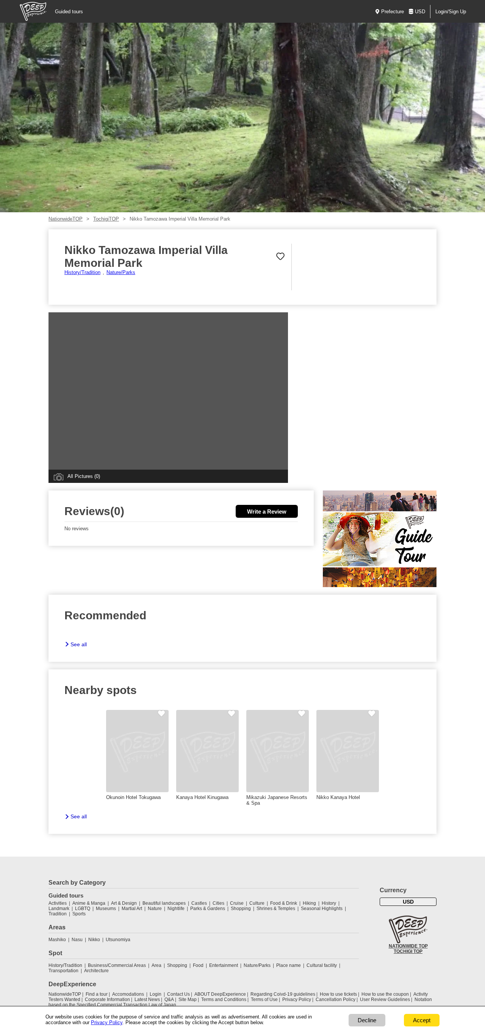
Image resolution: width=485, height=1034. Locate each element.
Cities (218, 903)
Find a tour (97, 994)
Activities (57, 903)
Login (155, 994)
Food (198, 965)
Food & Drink (283, 903)
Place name (289, 965)
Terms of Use (264, 999)
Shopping (241, 908)
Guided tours (69, 11)
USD (420, 11)
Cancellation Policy (335, 999)
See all (78, 644)
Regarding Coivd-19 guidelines (282, 994)
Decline (367, 1020)
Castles (199, 903)
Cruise (237, 903)
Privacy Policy (296, 999)
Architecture (96, 970)
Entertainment (223, 965)
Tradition (57, 913)
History (329, 903)
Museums (106, 908)
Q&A (169, 999)
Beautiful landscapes (164, 903)
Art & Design (124, 903)
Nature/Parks (120, 272)
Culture (256, 903)
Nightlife (176, 908)
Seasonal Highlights (322, 908)
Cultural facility (322, 965)
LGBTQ (82, 908)
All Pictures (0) (83, 476)
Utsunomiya (118, 939)
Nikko (94, 939)
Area (156, 965)
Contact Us (178, 994)
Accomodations (128, 994)
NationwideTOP (65, 219)
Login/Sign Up (450, 11)
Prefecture (392, 11)
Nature (155, 908)
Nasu (77, 939)
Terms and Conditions (223, 999)
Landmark (58, 908)
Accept (421, 1020)
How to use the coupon (385, 994)
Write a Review (266, 511)
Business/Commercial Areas (117, 965)
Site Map (187, 999)
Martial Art (132, 908)
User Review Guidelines (385, 999)
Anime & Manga (88, 903)
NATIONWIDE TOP (408, 946)
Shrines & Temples (276, 908)
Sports (79, 913)
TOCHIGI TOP (408, 951)
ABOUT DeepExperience (220, 994)
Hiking (309, 903)
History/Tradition (82, 272)
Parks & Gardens (207, 908)
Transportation (63, 970)
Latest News (147, 999)
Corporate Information (107, 999)
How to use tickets (338, 994)
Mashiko (57, 939)
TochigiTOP (106, 219)
